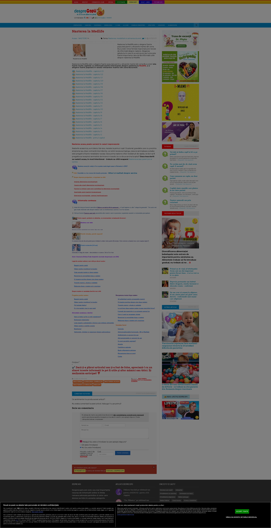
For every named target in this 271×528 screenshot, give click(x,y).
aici (17, 520)
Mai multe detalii (37, 512)
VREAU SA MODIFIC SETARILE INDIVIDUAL (241, 517)
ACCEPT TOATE (242, 511)
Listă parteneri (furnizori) (125, 514)
